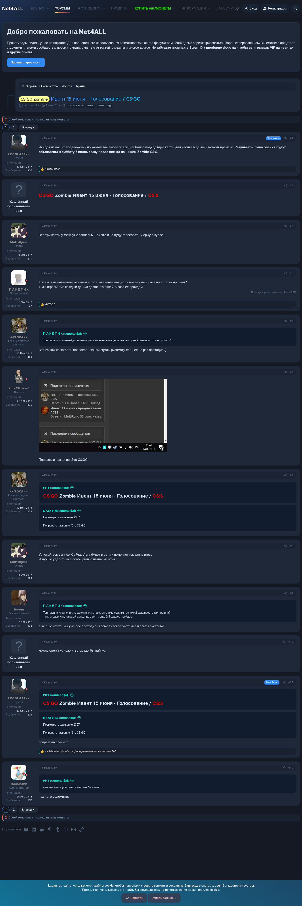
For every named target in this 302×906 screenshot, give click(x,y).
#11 (290, 682)
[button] (48, 8)
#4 (291, 273)
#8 (291, 546)
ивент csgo (105, 105)
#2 (291, 185)
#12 (290, 768)
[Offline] (26, 145)
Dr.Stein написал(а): (59, 510)
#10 (290, 641)
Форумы (62, 8)
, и (80, 751)
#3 (291, 226)
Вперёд (27, 127)
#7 (291, 475)
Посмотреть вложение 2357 (61, 517)
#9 (291, 593)
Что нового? (89, 8)
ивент (91, 105)
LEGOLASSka (30, 105)
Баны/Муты (227, 8)
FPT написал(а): (56, 487)
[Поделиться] (285, 138)
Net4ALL (12, 8)
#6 (291, 372)
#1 (291, 138)
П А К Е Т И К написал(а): (62, 333)
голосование (76, 105)
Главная (37, 8)
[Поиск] (295, 8)
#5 (291, 321)
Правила (119, 8)
